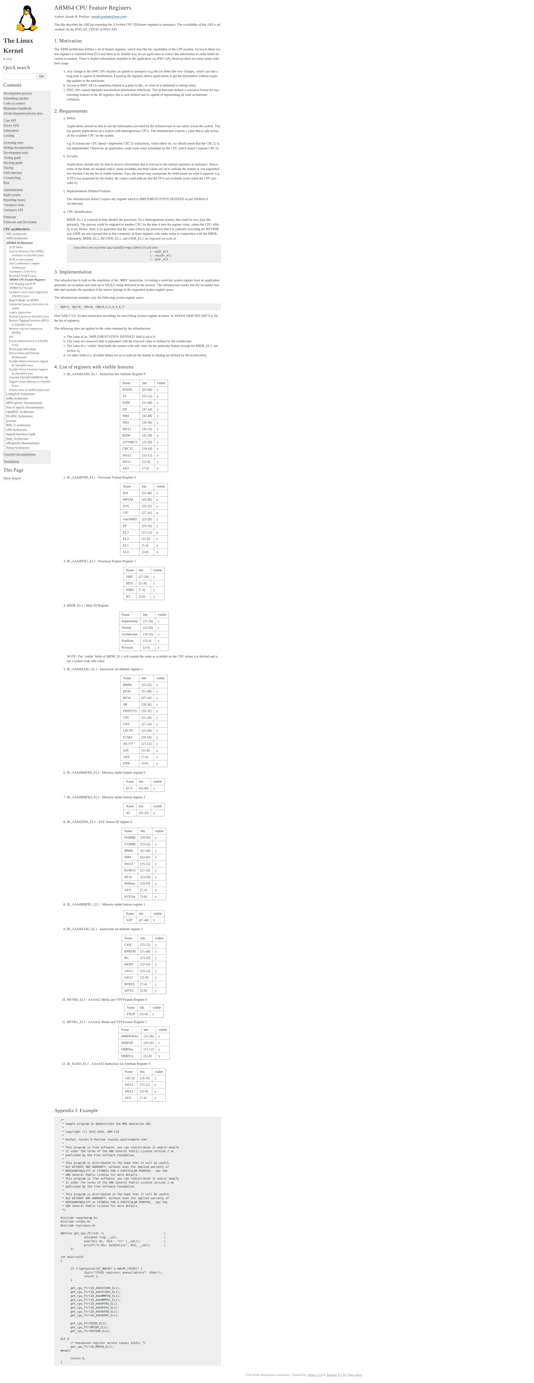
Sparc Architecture (17, 438)
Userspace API (13, 210)
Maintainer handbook (17, 108)
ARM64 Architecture (19, 242)
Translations (11, 461)
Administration (13, 190)
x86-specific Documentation (22, 443)
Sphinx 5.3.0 (314, 1375)
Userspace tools (13, 205)
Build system (11, 195)
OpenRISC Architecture (20, 411)
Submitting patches (15, 98)
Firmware (9, 217)
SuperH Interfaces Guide (20, 434)
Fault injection (12, 172)
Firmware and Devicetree (20, 222)
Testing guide (12, 157)
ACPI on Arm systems (21, 259)
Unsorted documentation (19, 454)
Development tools (15, 152)
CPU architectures (16, 229)
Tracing (8, 167)
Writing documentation (18, 147)
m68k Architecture (17, 398)
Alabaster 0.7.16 (336, 1375)
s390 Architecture (16, 429)
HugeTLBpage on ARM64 (24, 300)
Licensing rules (13, 142)
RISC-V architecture (18, 425)
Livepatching (12, 177)
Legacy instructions (20, 312)
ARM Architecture (17, 238)
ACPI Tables (16, 247)
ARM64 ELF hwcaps (21, 287)
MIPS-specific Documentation (24, 402)
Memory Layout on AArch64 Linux (29, 316)
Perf (11, 336)
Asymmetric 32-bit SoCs (23, 271)
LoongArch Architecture (20, 393)
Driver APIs (11, 125)
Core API (9, 120)
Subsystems (11, 130)
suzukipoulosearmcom (109, 16)
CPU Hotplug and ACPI (22, 283)
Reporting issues (14, 200)
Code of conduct (14, 103)
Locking (8, 135)
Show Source (12, 478)
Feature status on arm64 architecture (29, 389)
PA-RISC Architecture (19, 416)
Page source (355, 1375)
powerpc (11, 420)
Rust (6, 182)
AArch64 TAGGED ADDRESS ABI (28, 377)
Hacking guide (13, 162)
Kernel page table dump (22, 349)
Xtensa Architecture (17, 447)
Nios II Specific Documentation (25, 407)
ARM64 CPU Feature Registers (27, 279)
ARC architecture (16, 233)
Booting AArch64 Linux (23, 275)
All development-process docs (23, 113)
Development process (17, 93)
